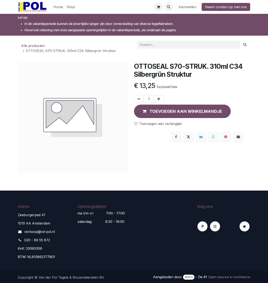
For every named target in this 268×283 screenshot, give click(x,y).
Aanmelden (187, 7)
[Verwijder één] (139, 99)
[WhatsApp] (213, 137)
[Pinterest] (226, 137)
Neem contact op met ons (226, 7)
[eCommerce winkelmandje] (158, 7)
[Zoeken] (245, 45)
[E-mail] (238, 137)
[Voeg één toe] (159, 99)
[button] (168, 7)
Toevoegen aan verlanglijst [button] (160, 124)
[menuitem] (58, 7)
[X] (188, 137)
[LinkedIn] (201, 137)
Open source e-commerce (229, 277)
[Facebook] (176, 137)
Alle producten (33, 46)
